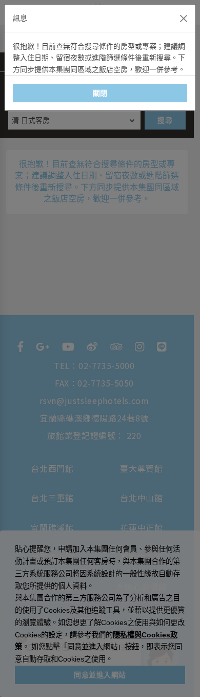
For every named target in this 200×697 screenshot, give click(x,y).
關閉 (100, 93)
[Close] (183, 18)
